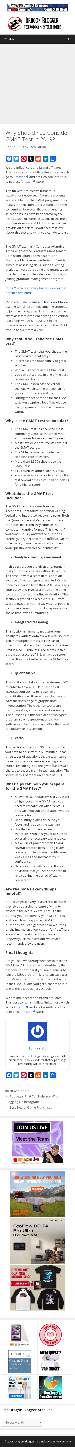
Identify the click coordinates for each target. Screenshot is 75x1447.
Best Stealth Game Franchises (31, 1107)
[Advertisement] (37, 82)
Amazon (19, 177)
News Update (19, 1091)
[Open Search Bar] (69, 39)
